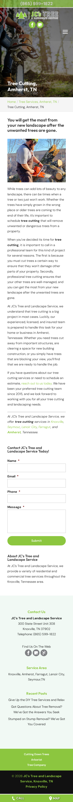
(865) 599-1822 (36, 3)
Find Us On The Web (36, 647)
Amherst (14, 432)
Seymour (13, 427)
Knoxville (57, 422)
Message (15, 507)
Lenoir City (29, 427)
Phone (13, 492)
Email (12, 476)
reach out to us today (36, 383)
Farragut (45, 427)
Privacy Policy (36, 787)
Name (13, 461)
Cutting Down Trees (36, 754)
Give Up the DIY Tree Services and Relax (36, 700)
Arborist (36, 759)
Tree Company (36, 765)
